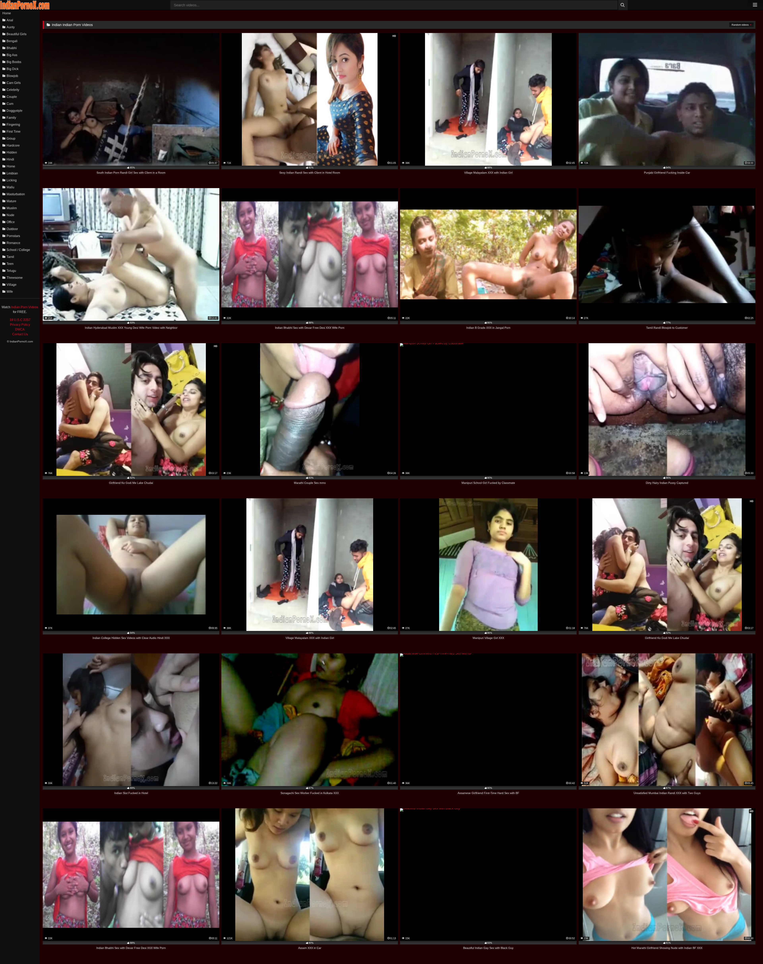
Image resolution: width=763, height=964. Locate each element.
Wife (10, 291)
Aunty (11, 27)
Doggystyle (14, 110)
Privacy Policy (20, 324)
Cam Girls (14, 83)
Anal (10, 20)
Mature (11, 201)
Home (6, 13)
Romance (13, 243)
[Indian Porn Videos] (25, 9)
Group (11, 138)
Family (11, 117)
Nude (10, 215)
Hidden (12, 152)
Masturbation (16, 194)
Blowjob (12, 76)
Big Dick (12, 69)
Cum (10, 103)
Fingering (13, 124)
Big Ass (12, 55)
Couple (12, 96)
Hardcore (13, 145)
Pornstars (13, 236)
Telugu (11, 270)
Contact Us (20, 334)
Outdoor (12, 229)
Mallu (10, 187)
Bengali (12, 41)
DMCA (20, 329)
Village (11, 284)
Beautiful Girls (16, 34)
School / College (18, 250)
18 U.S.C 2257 (20, 320)
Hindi (10, 159)
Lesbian (12, 173)
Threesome (15, 277)
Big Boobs (14, 62)
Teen (10, 263)
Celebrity (13, 89)
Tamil (10, 256)
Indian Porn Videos (24, 307)
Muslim (12, 208)
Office (11, 222)
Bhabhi (12, 48)
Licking (12, 180)
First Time (13, 131)
